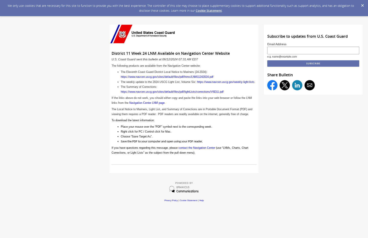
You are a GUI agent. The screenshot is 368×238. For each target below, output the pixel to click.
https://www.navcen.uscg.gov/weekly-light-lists (225, 82)
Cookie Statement (209, 11)
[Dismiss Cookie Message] (362, 5)
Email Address (276, 44)
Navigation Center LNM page (147, 102)
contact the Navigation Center (196, 147)
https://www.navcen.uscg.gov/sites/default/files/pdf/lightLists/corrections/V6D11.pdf (172, 91)
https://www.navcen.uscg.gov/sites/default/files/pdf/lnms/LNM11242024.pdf (167, 76)
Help (201, 200)
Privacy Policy (171, 200)
